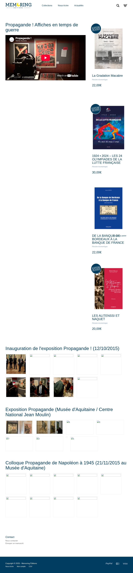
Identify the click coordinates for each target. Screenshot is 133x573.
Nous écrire (63, 5)
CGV (30, 566)
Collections (47, 5)
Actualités (78, 5)
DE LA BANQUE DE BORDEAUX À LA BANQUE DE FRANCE (108, 239)
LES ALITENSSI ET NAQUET (106, 317)
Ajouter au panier (120, 236)
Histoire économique (99, 80)
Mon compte (21, 566)
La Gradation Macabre (107, 75)
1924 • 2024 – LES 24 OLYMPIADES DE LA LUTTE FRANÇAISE (107, 159)
